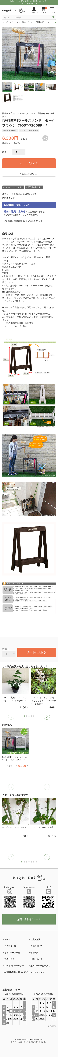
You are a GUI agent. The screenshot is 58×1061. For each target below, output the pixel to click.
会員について (36, 946)
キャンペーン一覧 (12, 952)
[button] (47, 717)
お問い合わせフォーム (29, 919)
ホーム (7, 939)
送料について (8, 198)
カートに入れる (29, 163)
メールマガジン (37, 972)
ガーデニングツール (10, 22)
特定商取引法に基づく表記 (16, 972)
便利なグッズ (27, 22)
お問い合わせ (36, 959)
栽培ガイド (9, 959)
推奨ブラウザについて (40, 965)
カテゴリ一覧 (10, 946)
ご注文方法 (35, 939)
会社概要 (34, 952)
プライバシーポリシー (14, 965)
